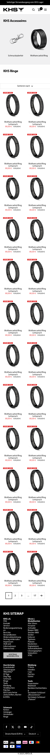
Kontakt (6, 624)
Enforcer (31, 637)
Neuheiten (32, 644)
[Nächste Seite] (41, 595)
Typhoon (31, 640)
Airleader (32, 628)
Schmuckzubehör (15, 56)
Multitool (32, 686)
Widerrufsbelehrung (12, 637)
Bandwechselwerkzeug (37, 689)
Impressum (8, 642)
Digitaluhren (33, 646)
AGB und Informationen (9, 645)
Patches (6, 690)
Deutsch (32, 734)
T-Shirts (31, 667)
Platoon (31, 642)
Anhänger (7, 712)
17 (35, 595)
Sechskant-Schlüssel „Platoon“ (36, 698)
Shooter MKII (33, 633)
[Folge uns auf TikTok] (31, 727)
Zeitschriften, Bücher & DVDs (12, 696)
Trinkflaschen (9, 688)
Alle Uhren (32, 624)
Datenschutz (8, 649)
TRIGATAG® (8, 672)
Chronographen (35, 651)
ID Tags (6, 674)
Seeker (31, 635)
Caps (30, 672)
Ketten (6, 710)
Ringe (5, 681)
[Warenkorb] (39, 9)
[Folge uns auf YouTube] (25, 727)
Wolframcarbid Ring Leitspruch (13, 123)
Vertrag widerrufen (11, 640)
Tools (5, 684)
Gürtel (30, 677)
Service (6, 626)
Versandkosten (9, 635)
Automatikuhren (35, 649)
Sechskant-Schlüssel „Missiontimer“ (36, 694)
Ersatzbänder (9, 667)
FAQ (5, 621)
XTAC (30, 656)
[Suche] (33, 9)
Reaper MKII (33, 630)
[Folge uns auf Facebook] (6, 727)
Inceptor (31, 626)
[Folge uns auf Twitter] (13, 727)
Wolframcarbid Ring (39, 56)
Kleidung (7, 686)
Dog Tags (7, 677)
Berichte (7, 633)
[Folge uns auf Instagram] (19, 727)
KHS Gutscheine (10, 693)
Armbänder (8, 714)
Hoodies (31, 670)
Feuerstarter (33, 684)
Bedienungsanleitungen (12, 629)
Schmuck (7, 679)
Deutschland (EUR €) (14, 734)
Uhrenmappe (9, 670)
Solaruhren (32, 653)
